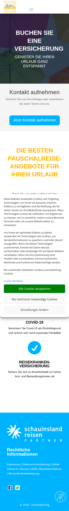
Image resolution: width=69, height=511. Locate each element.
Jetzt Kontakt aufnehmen (34, 120)
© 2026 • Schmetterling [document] (34, 505)
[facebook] (10, 489)
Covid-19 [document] (34, 322)
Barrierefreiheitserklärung (23, 473)
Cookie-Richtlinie (13, 281)
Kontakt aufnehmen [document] (34, 92)
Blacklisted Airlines (50, 468)
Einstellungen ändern (34, 310)
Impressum (14, 464)
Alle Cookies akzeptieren (35, 289)
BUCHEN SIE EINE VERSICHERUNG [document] (34, 40)
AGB (34, 468)
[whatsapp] (17, 489)
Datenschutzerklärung (36, 464)
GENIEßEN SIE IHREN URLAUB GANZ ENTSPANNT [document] (34, 61)
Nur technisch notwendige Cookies (34, 299)
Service (24, 468)
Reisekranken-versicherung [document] (34, 364)
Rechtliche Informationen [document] (22, 452)
